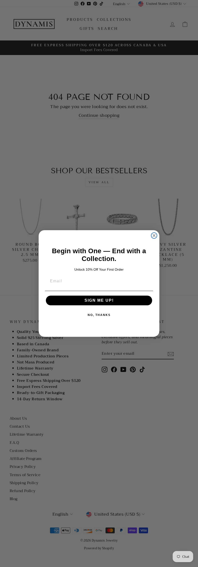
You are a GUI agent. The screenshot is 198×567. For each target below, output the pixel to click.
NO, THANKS (99, 315)
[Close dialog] (154, 235)
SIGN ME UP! (99, 300)
